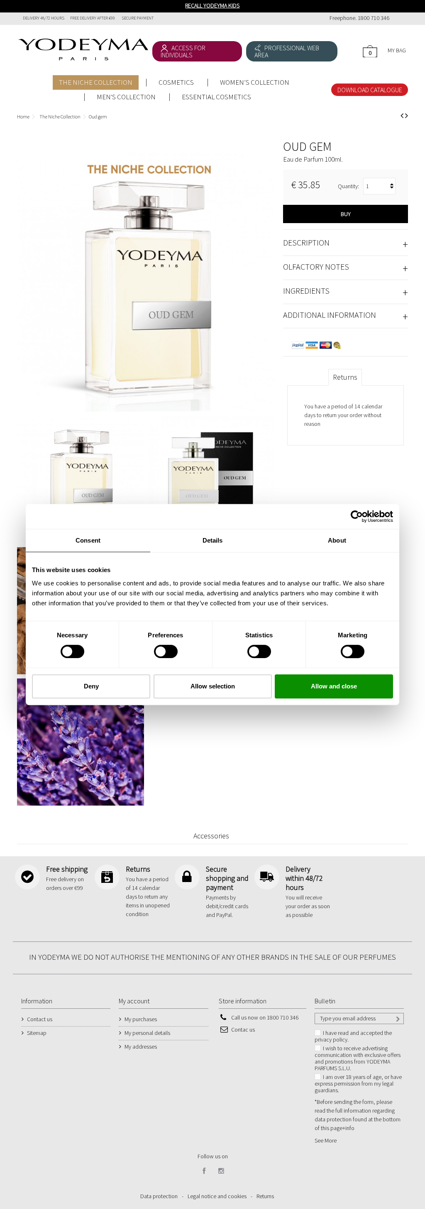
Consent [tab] (88, 540)
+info (348, 1128)
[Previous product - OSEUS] (402, 115)
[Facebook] (204, 1171)
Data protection (159, 1196)
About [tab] (337, 540)
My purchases (141, 1019)
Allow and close (334, 686)
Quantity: (348, 186)
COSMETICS (176, 82)
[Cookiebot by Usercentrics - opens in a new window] (356, 516)
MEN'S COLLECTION (126, 96)
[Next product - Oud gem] (406, 115)
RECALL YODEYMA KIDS (212, 5)
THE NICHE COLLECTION (95, 82)
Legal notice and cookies (217, 1196)
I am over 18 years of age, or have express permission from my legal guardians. (358, 1083)
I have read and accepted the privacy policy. (353, 1036)
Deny (91, 686)
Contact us (39, 1019)
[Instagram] (221, 1171)
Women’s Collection (254, 82)
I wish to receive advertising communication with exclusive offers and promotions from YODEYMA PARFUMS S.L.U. (358, 1058)
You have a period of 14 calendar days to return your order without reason (343, 415)
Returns (345, 377)
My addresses (141, 1046)
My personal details (147, 1033)
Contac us (243, 1029)
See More (326, 1140)
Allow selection (213, 686)
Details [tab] (213, 540)
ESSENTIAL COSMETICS (216, 96)
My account (134, 1001)
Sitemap (36, 1033)
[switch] (157, 648)
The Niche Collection (60, 116)
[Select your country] (398, 19)
